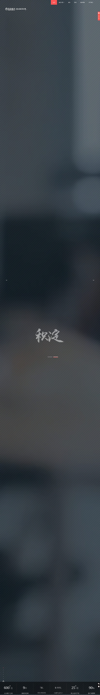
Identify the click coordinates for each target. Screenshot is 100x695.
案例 (75, 2)
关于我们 (91, 2)
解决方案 (61, 2)
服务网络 (82, 2)
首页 (54, 2)
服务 (69, 2)
